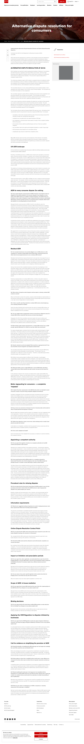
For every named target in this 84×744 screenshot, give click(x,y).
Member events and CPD (74, 708)
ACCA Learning (7, 706)
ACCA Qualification (73, 706)
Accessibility (23, 724)
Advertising (49, 724)
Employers (32, 5)
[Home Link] (77, 719)
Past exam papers (72, 712)
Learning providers (41, 5)
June (22, 41)
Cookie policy (15, 737)
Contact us (61, 724)
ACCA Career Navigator (9, 710)
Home (5, 41)
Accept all (41, 733)
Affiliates (61, 5)
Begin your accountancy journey (11, 5)
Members (49, 5)
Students (55, 5)
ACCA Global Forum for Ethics (59, 54)
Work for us (39, 712)
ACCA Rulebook (40, 708)
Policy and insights (69, 5)
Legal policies (30, 724)
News (38, 710)
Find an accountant (41, 706)
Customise (41, 739)
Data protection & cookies (40, 724)
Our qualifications (24, 5)
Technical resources (12, 41)
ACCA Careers (7, 708)
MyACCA (6, 703)
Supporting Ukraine (73, 710)
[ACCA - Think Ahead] (6, 2)
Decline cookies (41, 736)
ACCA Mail (71, 714)
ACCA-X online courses (42, 703)
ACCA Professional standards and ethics (61, 57)
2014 (18, 41)
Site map (55, 724)
